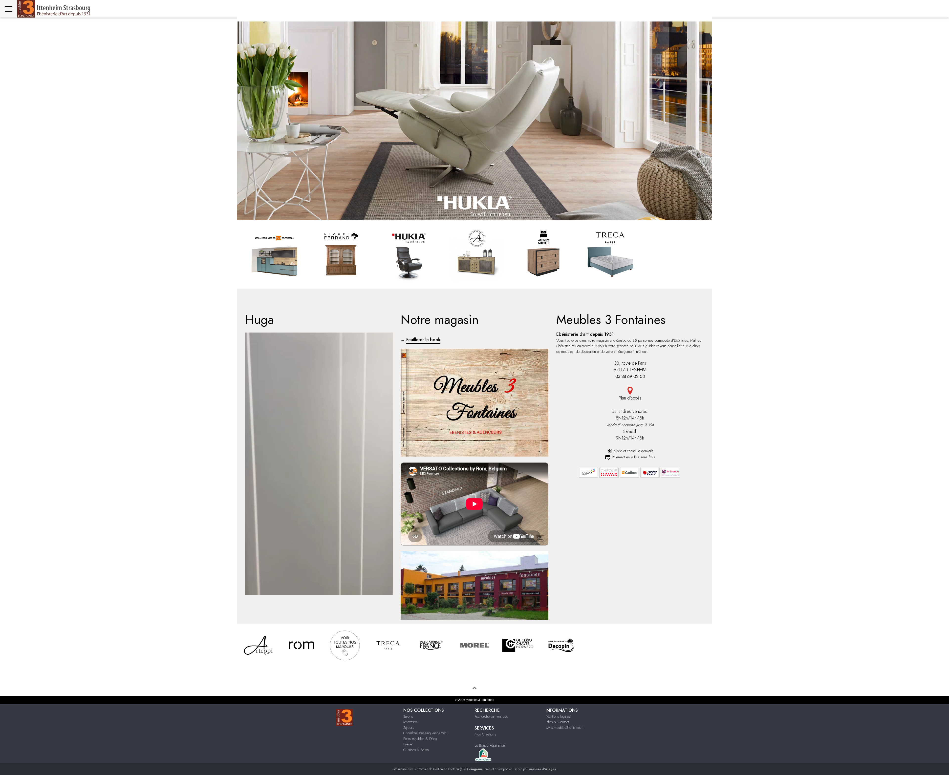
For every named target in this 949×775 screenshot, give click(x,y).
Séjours (408, 727)
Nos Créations (485, 734)
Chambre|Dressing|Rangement (425, 733)
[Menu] (8, 9)
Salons (408, 716)
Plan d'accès (630, 398)
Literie (407, 744)
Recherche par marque (491, 716)
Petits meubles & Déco (420, 738)
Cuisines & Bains (416, 750)
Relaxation (410, 722)
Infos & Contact (557, 722)
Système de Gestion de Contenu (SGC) (450, 769)
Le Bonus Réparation (489, 745)
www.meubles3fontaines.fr (565, 727)
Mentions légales (558, 716)
